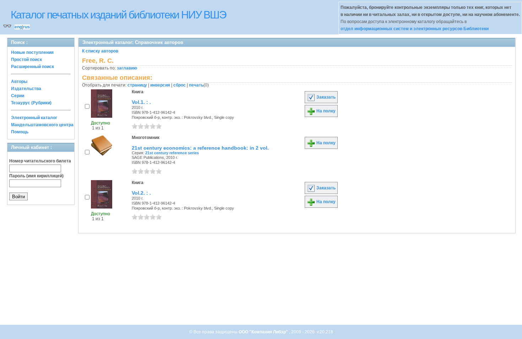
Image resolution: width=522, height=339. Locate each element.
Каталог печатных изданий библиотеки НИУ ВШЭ (118, 15)
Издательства (26, 88)
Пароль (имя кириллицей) (36, 175)
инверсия (160, 85)
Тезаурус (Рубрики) (31, 102)
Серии (17, 95)
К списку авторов (100, 51)
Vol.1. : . (141, 102)
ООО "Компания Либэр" (264, 331)
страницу (137, 85)
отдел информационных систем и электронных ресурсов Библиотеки (415, 28)
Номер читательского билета (40, 161)
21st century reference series (172, 153)
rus (26, 26)
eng (18, 26)
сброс (179, 85)
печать (196, 85)
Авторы (19, 81)
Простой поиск (26, 59)
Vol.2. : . (141, 193)
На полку (325, 111)
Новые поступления (32, 52)
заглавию (127, 68)
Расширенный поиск (32, 66)
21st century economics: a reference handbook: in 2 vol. (200, 148)
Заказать (325, 97)
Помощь (19, 131)
